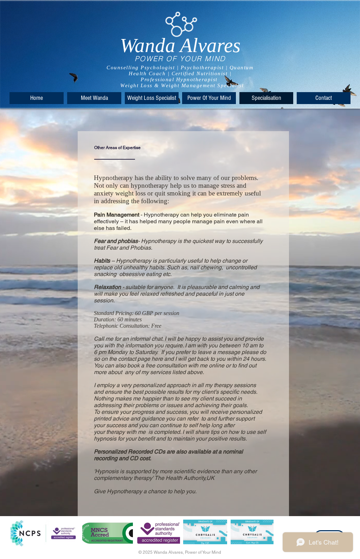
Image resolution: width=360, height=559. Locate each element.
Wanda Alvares (180, 45)
